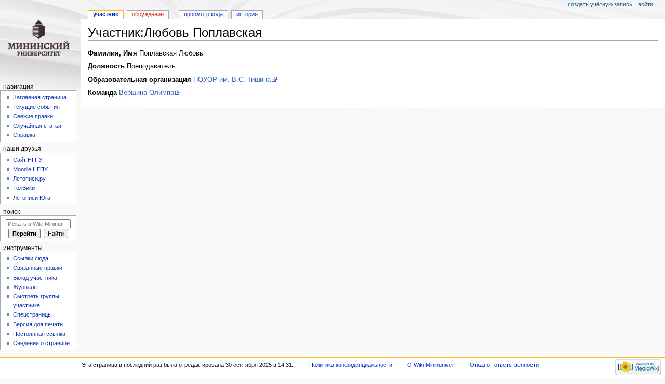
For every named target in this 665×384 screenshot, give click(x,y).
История (247, 14)
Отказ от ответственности (504, 365)
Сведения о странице (41, 343)
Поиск (11, 212)
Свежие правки (33, 116)
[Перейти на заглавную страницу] (40, 40)
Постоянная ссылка (39, 334)
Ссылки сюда (30, 258)
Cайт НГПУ (28, 160)
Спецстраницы (32, 314)
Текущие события (36, 107)
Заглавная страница (39, 97)
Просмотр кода (203, 14)
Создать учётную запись (600, 4)
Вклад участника (35, 278)
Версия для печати (38, 324)
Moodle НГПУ (30, 169)
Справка (24, 135)
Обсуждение (148, 14)
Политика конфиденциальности (350, 365)
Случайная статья (37, 125)
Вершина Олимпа (146, 93)
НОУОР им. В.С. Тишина (232, 80)
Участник (105, 14)
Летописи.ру (29, 178)
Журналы (25, 287)
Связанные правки (37, 268)
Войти (645, 4)
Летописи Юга (31, 198)
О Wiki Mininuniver (430, 365)
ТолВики (24, 188)
